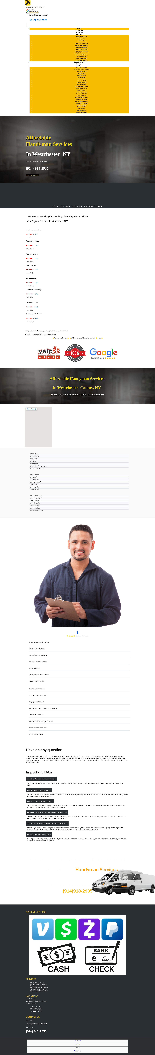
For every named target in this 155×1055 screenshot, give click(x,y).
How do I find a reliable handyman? (39, 790)
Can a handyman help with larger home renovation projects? (47, 823)
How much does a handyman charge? (40, 801)
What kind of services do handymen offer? (41, 779)
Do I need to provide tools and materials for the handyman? (47, 812)
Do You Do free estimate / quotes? (39, 834)
